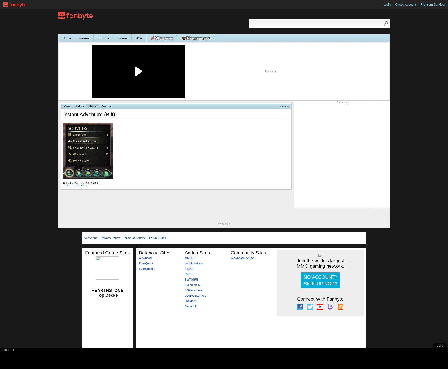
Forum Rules (157, 238)
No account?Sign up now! (320, 280)
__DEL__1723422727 (75, 185)
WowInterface (194, 263)
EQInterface (193, 285)
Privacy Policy (110, 238)
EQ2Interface (193, 290)
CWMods (191, 301)
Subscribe (91, 238)
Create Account (405, 4)
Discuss (106, 106)
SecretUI (190, 306)
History (79, 106)
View (67, 106)
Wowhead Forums (243, 258)
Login (387, 4)
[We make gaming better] (15, 4)
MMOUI (189, 258)
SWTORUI (191, 279)
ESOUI (189, 269)
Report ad (271, 71)
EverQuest (146, 263)
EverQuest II (147, 269)
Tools (282, 106)
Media (92, 106)
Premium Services (433, 4)
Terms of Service (134, 238)
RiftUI (188, 274)
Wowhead (145, 258)
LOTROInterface (195, 295)
